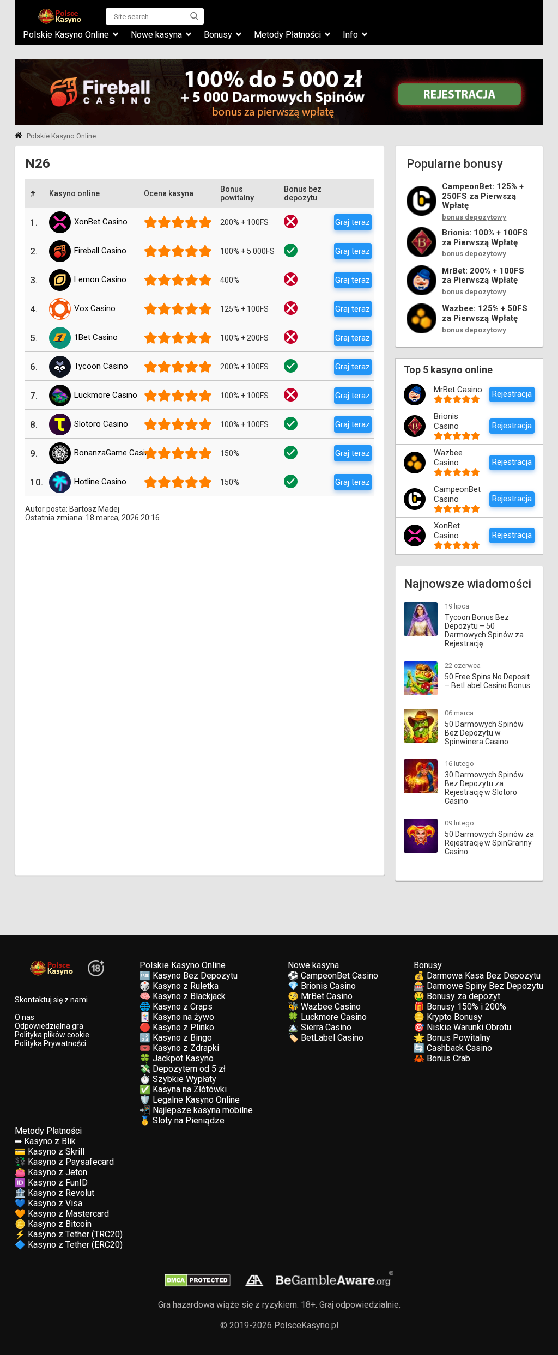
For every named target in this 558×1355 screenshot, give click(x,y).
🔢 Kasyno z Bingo (176, 1037)
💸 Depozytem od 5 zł (183, 1069)
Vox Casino (95, 308)
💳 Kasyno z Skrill (49, 1151)
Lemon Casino (100, 279)
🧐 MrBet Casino (320, 996)
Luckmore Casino (105, 395)
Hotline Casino (100, 482)
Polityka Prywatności (50, 1043)
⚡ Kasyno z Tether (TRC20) (69, 1234)
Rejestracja (512, 394)
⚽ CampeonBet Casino (333, 975)
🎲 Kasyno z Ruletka (179, 986)
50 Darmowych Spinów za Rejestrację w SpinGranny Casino (489, 843)
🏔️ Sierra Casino (319, 1027)
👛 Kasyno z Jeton (51, 1172)
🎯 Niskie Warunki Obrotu (462, 1027)
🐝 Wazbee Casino (324, 1006)
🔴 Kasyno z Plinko (177, 1027)
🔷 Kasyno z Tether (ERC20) (69, 1244)
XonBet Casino (101, 222)
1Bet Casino (96, 337)
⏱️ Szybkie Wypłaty (178, 1079)
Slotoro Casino (101, 424)
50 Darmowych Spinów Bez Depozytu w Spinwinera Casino (484, 733)
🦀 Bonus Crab (442, 1058)
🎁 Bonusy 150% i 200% (460, 1006)
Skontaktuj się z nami (51, 999)
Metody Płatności (287, 34)
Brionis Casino (446, 421)
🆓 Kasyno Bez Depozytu (189, 975)
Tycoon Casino (101, 366)
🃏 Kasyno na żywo (177, 1017)
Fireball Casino (100, 251)
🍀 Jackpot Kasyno (177, 1058)
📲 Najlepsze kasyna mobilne (196, 1110)
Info (350, 34)
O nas (24, 1017)
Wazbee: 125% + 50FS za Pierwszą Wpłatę (484, 313)
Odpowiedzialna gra (49, 1026)
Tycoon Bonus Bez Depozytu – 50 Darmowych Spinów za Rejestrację (484, 630)
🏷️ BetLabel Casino (325, 1037)
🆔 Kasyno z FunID (51, 1182)
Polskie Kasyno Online (66, 34)
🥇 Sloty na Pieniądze (182, 1120)
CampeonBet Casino (457, 494)
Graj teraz (352, 222)
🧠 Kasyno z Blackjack (183, 996)
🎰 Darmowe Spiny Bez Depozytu (478, 986)
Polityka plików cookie (52, 1034)
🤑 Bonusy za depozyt (457, 996)
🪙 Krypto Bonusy (448, 1017)
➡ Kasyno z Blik (45, 1141)
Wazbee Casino (448, 457)
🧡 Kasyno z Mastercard (62, 1213)
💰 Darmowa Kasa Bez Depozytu (477, 975)
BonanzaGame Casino (114, 453)
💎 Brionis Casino (322, 986)
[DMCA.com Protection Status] (198, 1284)
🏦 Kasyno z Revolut (54, 1193)
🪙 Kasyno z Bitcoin (53, 1224)
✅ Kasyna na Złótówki (183, 1089)
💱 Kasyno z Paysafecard (64, 1162)
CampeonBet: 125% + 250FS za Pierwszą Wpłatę (483, 196)
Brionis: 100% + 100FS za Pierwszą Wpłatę (485, 237)
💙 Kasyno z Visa (48, 1203)
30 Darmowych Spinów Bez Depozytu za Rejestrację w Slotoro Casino (484, 787)
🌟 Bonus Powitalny (452, 1037)
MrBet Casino (458, 389)
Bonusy (218, 34)
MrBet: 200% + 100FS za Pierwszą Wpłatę (483, 275)
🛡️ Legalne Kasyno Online (190, 1100)
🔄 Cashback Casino (453, 1048)
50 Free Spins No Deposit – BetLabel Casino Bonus (487, 681)
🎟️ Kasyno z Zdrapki (179, 1048)
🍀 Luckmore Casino (327, 1017)
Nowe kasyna (156, 34)
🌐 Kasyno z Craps (176, 1006)
